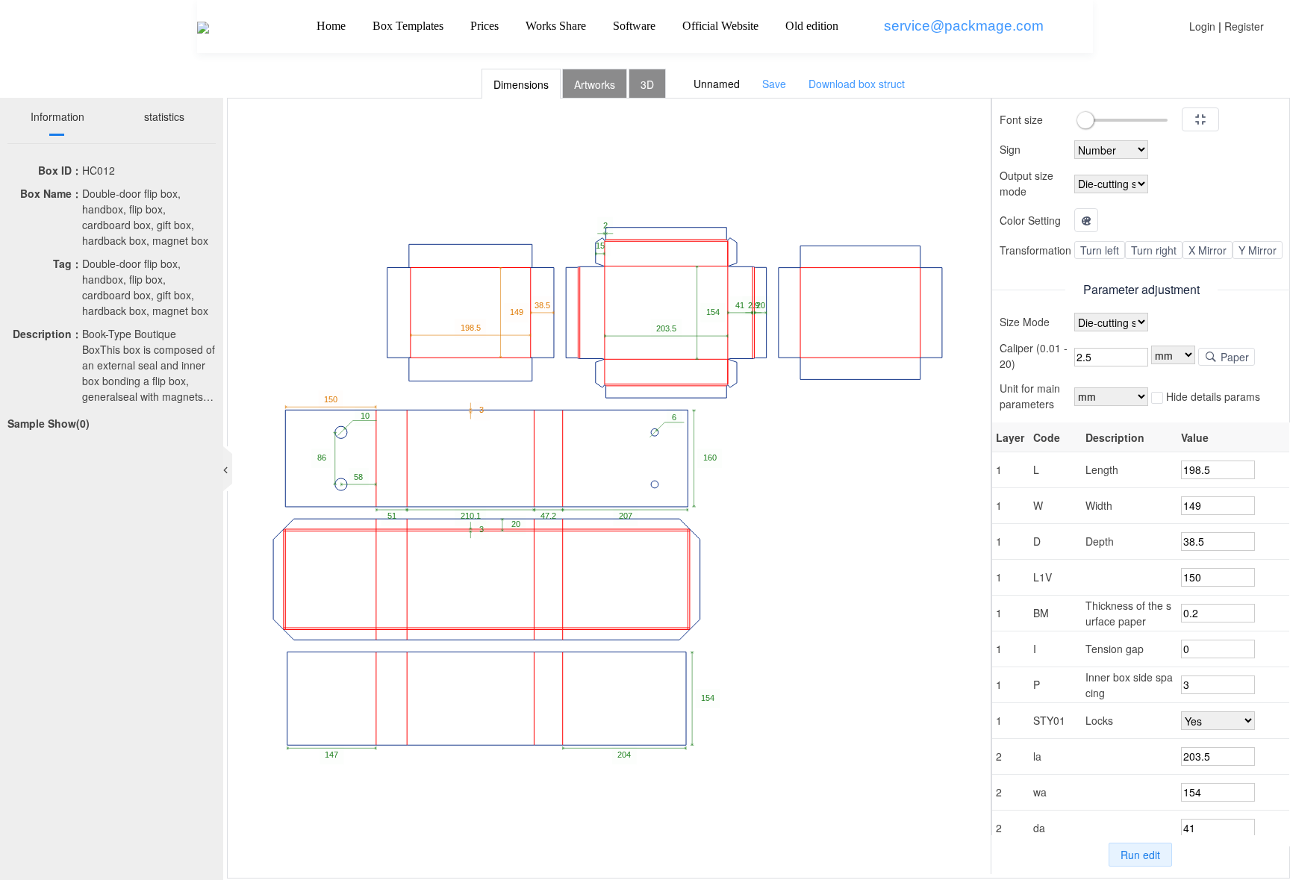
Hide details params (1211, 396)
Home (331, 25)
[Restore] (1200, 119)
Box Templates (408, 25)
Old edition (811, 25)
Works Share (556, 25)
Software (634, 25)
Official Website (720, 25)
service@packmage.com (964, 26)
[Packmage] (203, 26)
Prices (484, 25)
